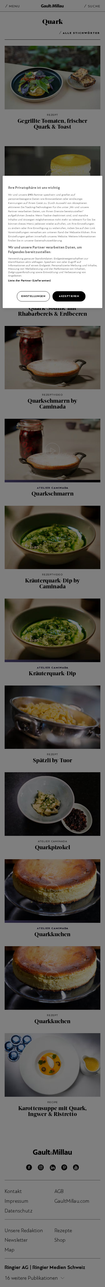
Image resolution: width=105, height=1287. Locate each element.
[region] (53, 242)
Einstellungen (33, 296)
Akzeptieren (69, 296)
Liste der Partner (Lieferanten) (29, 280)
